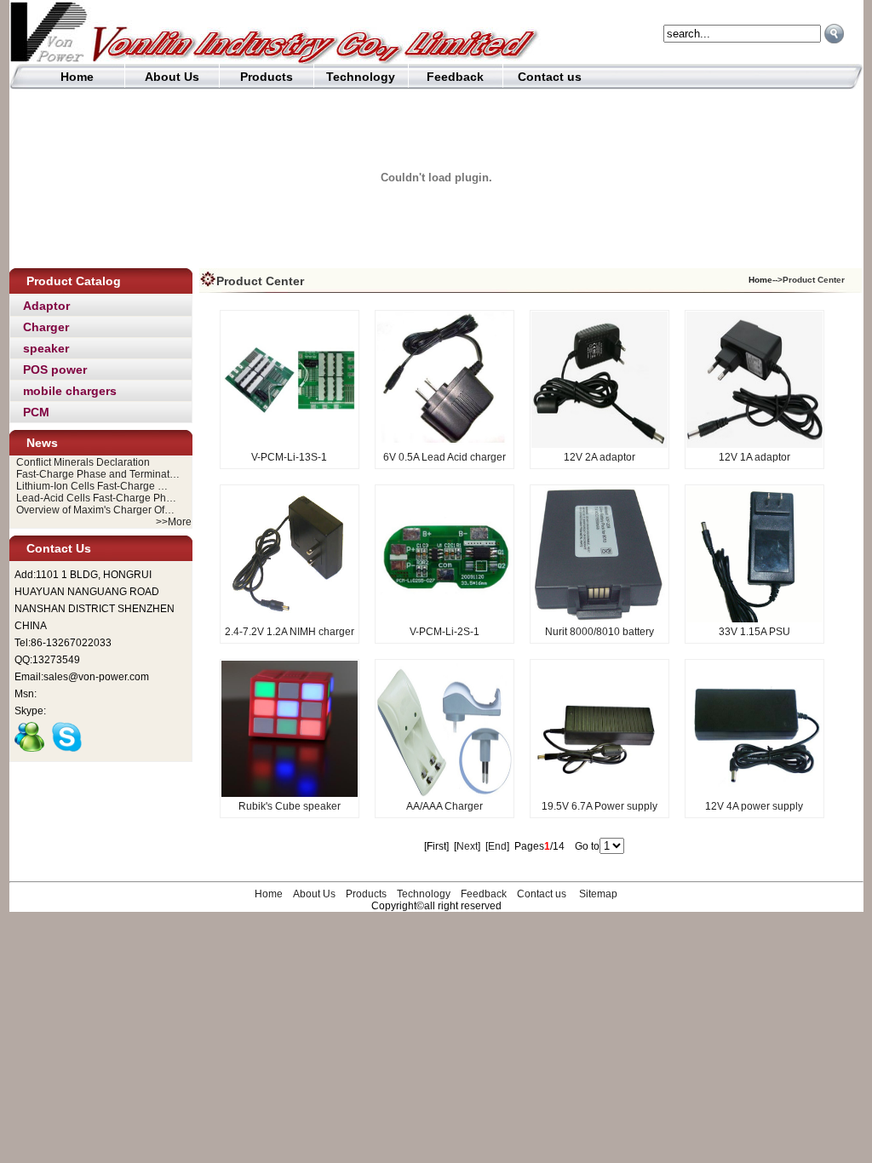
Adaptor (46, 305)
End (497, 846)
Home (77, 76)
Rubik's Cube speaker (289, 806)
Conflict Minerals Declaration (83, 462)
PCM (36, 412)
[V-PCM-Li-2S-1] (444, 619)
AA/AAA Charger (444, 806)
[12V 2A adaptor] (599, 444)
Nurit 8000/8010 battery (599, 632)
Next (467, 846)
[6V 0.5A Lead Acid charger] (444, 444)
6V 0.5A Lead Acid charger (444, 457)
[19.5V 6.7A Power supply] (599, 793)
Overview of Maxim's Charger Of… (95, 510)
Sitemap (598, 894)
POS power (55, 369)
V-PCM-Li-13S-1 (289, 457)
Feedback (455, 76)
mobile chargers (70, 391)
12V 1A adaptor (754, 457)
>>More (174, 522)
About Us (172, 76)
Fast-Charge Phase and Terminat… (98, 474)
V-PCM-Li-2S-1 (444, 632)
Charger (46, 327)
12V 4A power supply (754, 806)
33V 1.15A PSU (754, 632)
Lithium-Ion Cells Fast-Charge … (92, 486)
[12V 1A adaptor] (754, 444)
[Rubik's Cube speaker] (289, 793)
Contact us (550, 76)
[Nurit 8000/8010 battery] (599, 619)
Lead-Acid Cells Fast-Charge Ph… (96, 498)
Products (266, 76)
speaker (46, 348)
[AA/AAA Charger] (444, 793)
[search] (834, 33)
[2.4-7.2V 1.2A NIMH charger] (289, 619)
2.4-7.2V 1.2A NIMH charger (289, 632)
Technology (360, 76)
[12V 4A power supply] (754, 793)
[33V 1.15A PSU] (754, 619)
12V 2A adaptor (599, 457)
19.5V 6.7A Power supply (599, 806)
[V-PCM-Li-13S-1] (289, 444)
